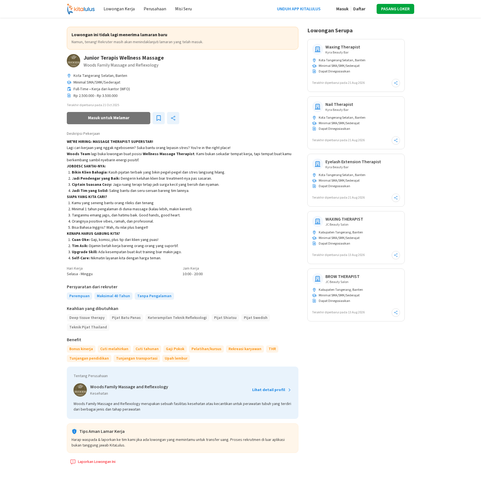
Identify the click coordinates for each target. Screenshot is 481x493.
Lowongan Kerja (119, 9)
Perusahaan (155, 9)
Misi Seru (183, 9)
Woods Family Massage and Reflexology (121, 65)
